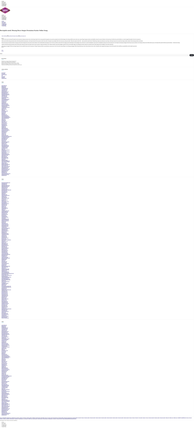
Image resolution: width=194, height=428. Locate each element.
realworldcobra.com (5, 250)
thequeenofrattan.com (5, 245)
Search (1, 53)
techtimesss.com (4, 340)
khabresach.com (4, 171)
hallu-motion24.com (5, 157)
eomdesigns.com (4, 258)
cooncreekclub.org (4, 89)
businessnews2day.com (5, 268)
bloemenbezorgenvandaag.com (6, 136)
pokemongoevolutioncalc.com (6, 308)
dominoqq (3, 77)
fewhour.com (4, 222)
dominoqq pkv (12, 418)
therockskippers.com (5, 158)
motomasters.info (4, 261)
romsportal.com (4, 315)
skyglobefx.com (4, 256)
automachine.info (4, 251)
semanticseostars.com (5, 224)
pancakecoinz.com (4, 199)
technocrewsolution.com (5, 105)
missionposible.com (5, 165)
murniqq (4, 418)
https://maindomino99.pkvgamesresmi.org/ (69, 418)
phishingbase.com (4, 309)
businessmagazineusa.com (6, 266)
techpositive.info (4, 236)
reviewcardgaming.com (5, 272)
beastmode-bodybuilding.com (6, 189)
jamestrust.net (4, 359)
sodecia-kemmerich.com (5, 281)
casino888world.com (5, 283)
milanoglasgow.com (5, 155)
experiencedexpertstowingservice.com (8, 273)
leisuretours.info (4, 231)
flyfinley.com (4, 200)
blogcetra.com (4, 238)
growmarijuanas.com (5, 226)
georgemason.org (4, 183)
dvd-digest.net (4, 150)
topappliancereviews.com (6, 408)
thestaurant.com (4, 288)
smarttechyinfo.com (5, 211)
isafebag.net (3, 113)
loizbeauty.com (4, 122)
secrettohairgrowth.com (5, 137)
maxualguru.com (4, 213)
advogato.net (4, 112)
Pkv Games (4, 2)
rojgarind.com (4, 221)
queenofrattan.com (4, 244)
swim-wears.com (4, 96)
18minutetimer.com (5, 223)
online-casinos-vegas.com (6, 166)
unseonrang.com (4, 237)
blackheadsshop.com (5, 274)
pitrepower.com (4, 162)
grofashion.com (4, 307)
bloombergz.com (4, 114)
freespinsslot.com (4, 216)
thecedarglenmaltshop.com (6, 182)
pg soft (49, 417)
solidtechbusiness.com (5, 271)
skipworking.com (4, 121)
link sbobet (42, 417)
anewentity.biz (4, 132)
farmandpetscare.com (5, 233)
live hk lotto (3, 72)
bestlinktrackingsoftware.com (6, 289)
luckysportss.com (4, 305)
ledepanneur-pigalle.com (5, 389)
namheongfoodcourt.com (6, 154)
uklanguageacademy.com (6, 185)
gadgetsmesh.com (4, 229)
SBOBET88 (4, 4)
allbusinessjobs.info (5, 187)
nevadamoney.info (4, 148)
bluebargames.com (5, 92)
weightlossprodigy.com (5, 210)
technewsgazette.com (5, 129)
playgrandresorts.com (5, 314)
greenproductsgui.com (5, 219)
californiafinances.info (5, 146)
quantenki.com (4, 265)
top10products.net (4, 188)
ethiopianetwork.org (5, 228)
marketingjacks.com (5, 168)
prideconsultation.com (5, 201)
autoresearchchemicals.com (6, 173)
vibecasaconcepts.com (5, 263)
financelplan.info (4, 190)
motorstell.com (4, 102)
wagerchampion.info (5, 253)
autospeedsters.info (5, 252)
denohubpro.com (4, 246)
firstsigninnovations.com (5, 94)
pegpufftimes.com (4, 90)
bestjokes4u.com (4, 204)
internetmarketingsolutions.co (6, 239)
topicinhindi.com (4, 184)
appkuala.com (4, 133)
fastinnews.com (4, 299)
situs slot (65, 417)
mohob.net (3, 209)
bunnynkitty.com (4, 139)
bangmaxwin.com (4, 142)
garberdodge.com (4, 95)
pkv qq (1, 417)
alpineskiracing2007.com (6, 160)
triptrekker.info (4, 259)
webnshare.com (4, 227)
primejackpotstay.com (5, 311)
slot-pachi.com (4, 215)
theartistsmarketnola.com (5, 151)
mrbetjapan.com (4, 131)
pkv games (3, 73)
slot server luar (38, 417)
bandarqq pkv (9, 417)
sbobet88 (179, 417)
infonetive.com (4, 143)
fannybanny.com (4, 300)
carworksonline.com (5, 339)
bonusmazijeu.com (5, 291)
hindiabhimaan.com (5, 170)
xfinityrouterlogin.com (5, 167)
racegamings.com (4, 310)
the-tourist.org (4, 111)
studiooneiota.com (4, 248)
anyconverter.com (4, 123)
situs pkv (17, 417)
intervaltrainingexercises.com (6, 286)
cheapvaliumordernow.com (6, 279)
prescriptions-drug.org (5, 104)
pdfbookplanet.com (5, 243)
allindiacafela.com (4, 399)
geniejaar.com (4, 206)
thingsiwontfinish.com (5, 317)
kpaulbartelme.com (5, 276)
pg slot (51, 417)
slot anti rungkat (61, 417)
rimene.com (3, 388)
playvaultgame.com (5, 313)
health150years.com (5, 103)
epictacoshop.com (4, 144)
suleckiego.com (4, 175)
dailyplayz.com (4, 297)
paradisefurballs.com (5, 217)
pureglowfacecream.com (5, 369)
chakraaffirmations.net (5, 203)
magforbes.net (4, 108)
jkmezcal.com (4, 285)
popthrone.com (4, 196)
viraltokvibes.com (4, 106)
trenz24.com (4, 120)
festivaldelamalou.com (5, 93)
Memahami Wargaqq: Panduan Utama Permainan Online (10, 63)
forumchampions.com (5, 91)
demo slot (167, 417)
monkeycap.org (4, 109)
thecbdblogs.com (4, 172)
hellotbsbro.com (4, 232)
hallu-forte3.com (4, 156)
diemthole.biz (4, 126)
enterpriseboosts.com (5, 115)
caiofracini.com (4, 235)
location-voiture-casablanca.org (7, 275)
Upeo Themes (7, 420)
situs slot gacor (55, 417)
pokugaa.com (4, 312)
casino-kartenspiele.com (5, 116)
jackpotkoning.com (5, 302)
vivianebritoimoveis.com (5, 107)
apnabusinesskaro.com (5, 174)
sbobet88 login (183, 417)
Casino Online (4, 424)
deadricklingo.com (4, 255)
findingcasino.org (4, 249)
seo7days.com (4, 134)
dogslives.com (4, 242)
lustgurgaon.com (4, 205)
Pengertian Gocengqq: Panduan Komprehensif (9, 61)
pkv (2, 75)
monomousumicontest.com (6, 254)
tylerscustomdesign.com (5, 99)
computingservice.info (5, 234)
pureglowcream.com (5, 135)
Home (3, 1)
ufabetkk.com (4, 127)
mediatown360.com (5, 163)
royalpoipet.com (4, 287)
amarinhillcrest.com (5, 350)
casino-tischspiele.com (5, 118)
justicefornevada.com (5, 230)
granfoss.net (3, 398)
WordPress (15, 420)
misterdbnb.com (4, 284)
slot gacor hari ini (59, 418)
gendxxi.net (3, 260)
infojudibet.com (4, 192)
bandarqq (16, 418)
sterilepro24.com (4, 270)
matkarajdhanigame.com (5, 195)
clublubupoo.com (4, 290)
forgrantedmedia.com (5, 97)
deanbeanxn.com (4, 194)
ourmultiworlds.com (5, 88)
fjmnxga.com (4, 140)
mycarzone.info (4, 262)
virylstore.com (4, 101)
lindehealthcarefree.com (5, 186)
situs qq (83, 417)
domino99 (4, 417)
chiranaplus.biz (4, 152)
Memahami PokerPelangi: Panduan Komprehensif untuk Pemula (12, 64)
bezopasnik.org (4, 379)
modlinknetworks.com (5, 303)
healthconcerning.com (5, 220)
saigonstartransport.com (5, 141)
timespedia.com (4, 124)
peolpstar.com (4, 98)
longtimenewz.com (5, 304)
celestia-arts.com (4, 330)
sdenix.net (3, 349)
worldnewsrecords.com (5, 269)
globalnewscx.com (5, 241)
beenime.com (4, 280)
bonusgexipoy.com (5, 294)
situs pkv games (4, 74)
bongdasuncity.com (5, 214)
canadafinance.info (5, 147)
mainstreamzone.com (5, 225)
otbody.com (3, 119)
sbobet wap (171, 417)
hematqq (7, 418)
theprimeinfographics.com (6, 278)
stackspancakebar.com (5, 153)
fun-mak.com (4, 282)
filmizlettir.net (4, 87)
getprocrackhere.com (5, 298)
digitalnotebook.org (5, 212)
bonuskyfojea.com (4, 292)
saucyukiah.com (4, 85)
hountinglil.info (4, 202)
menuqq (1, 418)
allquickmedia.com (5, 128)
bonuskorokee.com (5, 293)
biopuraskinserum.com (5, 145)
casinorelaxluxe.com (5, 295)
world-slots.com (4, 197)
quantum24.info (4, 264)
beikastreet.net (4, 86)
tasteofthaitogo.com (5, 138)
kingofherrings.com (5, 130)
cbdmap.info (4, 193)
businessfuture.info (5, 191)
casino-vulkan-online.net (5, 161)
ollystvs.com (4, 240)
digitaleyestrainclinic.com (6, 164)
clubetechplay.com (4, 296)
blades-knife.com (4, 247)
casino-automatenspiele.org (6, 117)
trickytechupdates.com (5, 409)
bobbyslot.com (4, 207)
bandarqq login (4, 78)
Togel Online (4, 5)
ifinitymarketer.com (5, 301)
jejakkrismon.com (4, 125)
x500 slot (33, 417)
